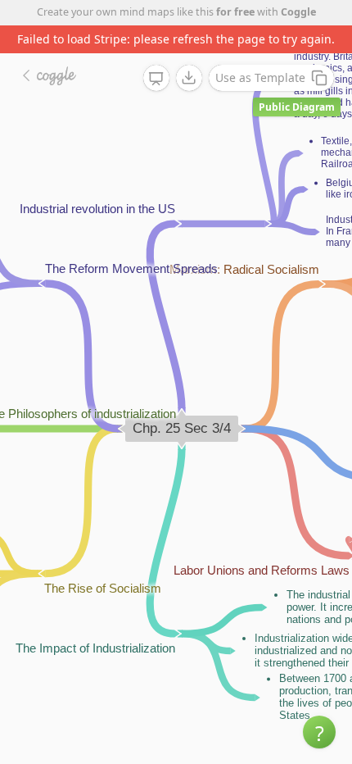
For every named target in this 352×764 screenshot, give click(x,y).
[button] (319, 732)
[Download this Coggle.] (189, 78)
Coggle (298, 12)
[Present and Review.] (156, 79)
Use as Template (260, 77)
